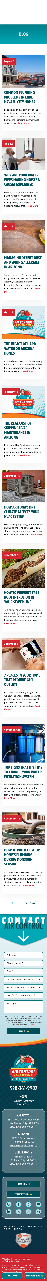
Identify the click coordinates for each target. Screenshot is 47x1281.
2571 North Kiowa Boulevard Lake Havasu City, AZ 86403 (24, 1121)
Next (32, 903)
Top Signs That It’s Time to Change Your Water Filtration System (23, 772)
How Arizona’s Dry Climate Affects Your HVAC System (21, 512)
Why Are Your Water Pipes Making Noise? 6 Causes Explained (22, 179)
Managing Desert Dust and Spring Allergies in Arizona (23, 262)
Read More (23, 123)
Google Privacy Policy (11, 1272)
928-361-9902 (23, 1088)
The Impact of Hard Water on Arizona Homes (20, 348)
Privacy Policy (34, 1024)
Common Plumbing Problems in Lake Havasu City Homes (19, 97)
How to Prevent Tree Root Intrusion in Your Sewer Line (21, 597)
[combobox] (23, 979)
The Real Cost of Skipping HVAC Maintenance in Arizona (17, 430)
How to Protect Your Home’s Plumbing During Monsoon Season (22, 857)
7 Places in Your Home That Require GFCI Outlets (22, 680)
